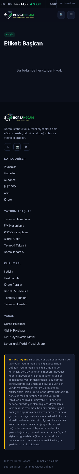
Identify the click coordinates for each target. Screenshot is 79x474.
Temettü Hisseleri (15, 304)
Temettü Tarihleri (15, 297)
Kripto (8, 199)
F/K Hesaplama (14, 225)
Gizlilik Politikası (14, 330)
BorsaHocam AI (14, 252)
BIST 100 (10, 186)
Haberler (10, 173)
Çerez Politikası (14, 323)
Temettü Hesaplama (17, 219)
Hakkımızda (11, 278)
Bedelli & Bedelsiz (16, 291)
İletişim (8, 271)
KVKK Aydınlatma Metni (19, 337)
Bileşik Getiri (12, 238)
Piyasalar (10, 167)
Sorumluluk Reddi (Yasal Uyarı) (24, 343)
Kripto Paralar (13, 284)
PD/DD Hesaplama (16, 232)
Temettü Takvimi (15, 245)
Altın (7, 193)
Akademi (10, 180)
